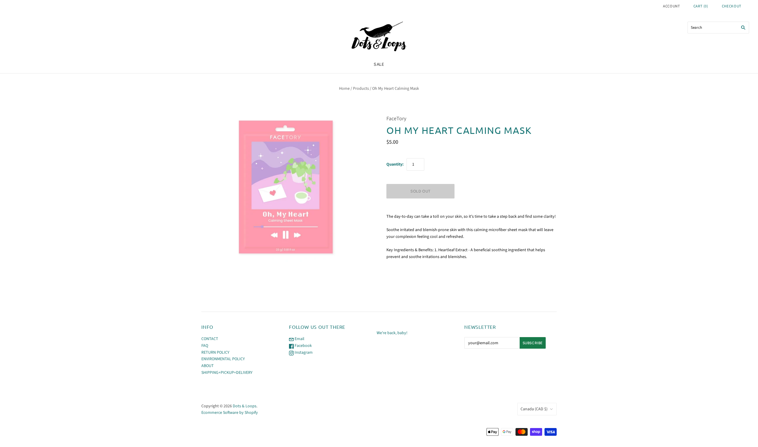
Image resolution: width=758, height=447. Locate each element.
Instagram (303, 352)
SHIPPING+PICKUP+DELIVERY (227, 373)
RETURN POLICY (215, 352)
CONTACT (209, 339)
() (700, 6)
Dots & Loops (244, 406)
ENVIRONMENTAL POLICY (223, 359)
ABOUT (207, 366)
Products (361, 89)
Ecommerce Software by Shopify (229, 413)
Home (344, 89)
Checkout (731, 6)
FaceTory (396, 118)
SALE (379, 64)
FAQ (204, 346)
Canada (534, 409)
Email (299, 339)
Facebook (303, 346)
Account (671, 6)
